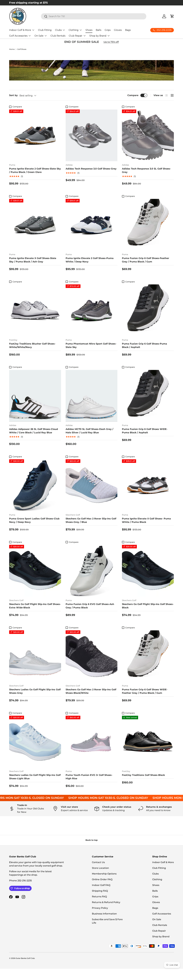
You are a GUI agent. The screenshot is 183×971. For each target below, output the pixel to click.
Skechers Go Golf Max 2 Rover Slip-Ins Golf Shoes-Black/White (91, 691)
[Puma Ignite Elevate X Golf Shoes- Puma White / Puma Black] (148, 485)
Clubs (58, 30)
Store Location (100, 868)
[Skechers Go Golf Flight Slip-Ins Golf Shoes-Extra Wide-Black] (35, 571)
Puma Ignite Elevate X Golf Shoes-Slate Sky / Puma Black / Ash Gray (32, 260)
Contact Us (98, 862)
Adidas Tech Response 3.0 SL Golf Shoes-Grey (146, 170)
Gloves (118, 30)
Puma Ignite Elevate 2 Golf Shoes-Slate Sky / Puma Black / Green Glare (35, 170)
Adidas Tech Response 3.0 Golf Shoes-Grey (91, 168)
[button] (172, 16)
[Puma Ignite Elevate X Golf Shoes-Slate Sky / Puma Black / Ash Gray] (35, 225)
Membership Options (104, 873)
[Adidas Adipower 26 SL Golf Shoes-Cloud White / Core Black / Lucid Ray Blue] (35, 396)
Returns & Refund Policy (106, 902)
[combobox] (93, 16)
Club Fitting (45, 30)
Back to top (91, 840)
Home (12, 49)
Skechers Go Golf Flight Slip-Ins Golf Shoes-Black (148, 606)
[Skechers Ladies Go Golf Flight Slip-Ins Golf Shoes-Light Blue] (35, 742)
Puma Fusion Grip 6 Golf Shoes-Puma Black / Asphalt (144, 345)
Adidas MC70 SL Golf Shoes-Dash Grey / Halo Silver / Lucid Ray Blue (89, 431)
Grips (108, 30)
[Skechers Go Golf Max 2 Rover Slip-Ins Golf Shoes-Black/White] (92, 656)
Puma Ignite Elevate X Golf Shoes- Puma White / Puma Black (146, 520)
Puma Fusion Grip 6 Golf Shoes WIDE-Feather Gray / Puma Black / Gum (144, 691)
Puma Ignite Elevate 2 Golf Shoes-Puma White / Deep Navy (90, 260)
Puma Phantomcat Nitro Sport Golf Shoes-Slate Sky (91, 345)
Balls (98, 30)
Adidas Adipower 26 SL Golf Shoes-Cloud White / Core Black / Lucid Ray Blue (33, 431)
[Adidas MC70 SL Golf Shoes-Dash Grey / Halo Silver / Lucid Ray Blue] (92, 396)
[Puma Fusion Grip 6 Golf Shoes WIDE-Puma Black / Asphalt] (148, 396)
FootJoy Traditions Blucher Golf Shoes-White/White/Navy (32, 345)
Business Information (104, 913)
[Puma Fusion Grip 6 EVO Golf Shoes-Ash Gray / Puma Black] (92, 571)
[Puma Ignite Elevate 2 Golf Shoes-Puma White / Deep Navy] (92, 225)
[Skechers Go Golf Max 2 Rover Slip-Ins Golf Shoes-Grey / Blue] (92, 485)
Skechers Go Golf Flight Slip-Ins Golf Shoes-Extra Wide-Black (35, 606)
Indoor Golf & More (20, 30)
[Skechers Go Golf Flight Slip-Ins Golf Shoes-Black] (148, 571)
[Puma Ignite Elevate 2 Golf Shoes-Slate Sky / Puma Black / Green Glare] (35, 135)
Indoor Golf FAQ (101, 885)
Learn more (51, 2)
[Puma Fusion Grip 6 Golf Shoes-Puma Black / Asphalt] (148, 310)
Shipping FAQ (100, 890)
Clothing (73, 30)
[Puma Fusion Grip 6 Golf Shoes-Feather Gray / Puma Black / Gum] (148, 225)
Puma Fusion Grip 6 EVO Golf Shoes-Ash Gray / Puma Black (90, 606)
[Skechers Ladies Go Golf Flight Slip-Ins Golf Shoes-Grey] (35, 656)
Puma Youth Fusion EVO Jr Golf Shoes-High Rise (89, 777)
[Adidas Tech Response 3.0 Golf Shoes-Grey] (92, 135)
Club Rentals (57, 35)
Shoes (88, 30)
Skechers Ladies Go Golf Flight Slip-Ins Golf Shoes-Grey (35, 691)
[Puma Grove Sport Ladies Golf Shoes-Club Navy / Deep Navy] (35, 485)
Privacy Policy (100, 908)
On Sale (38, 35)
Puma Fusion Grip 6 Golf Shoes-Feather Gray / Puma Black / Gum (145, 260)
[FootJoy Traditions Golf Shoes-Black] (148, 742)
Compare (132, 95)
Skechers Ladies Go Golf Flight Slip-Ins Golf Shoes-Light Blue (35, 777)
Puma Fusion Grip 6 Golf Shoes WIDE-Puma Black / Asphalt (144, 431)
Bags (128, 30)
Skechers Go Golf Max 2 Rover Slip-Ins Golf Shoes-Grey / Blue (91, 520)
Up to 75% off (111, 42)
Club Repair (75, 35)
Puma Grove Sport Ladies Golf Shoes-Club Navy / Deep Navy (34, 520)
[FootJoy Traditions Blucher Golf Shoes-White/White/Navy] (35, 310)
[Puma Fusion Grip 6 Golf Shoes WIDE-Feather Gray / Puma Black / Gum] (148, 656)
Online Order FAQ (102, 879)
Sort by (13, 95)
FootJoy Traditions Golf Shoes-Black (143, 775)
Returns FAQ (99, 896)
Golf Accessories (18, 35)
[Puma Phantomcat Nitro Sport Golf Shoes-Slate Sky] (92, 310)
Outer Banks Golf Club (25, 958)
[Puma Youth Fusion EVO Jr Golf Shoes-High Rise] (92, 742)
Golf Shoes (21, 49)
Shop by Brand (97, 35)
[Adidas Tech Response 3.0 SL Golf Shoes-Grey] (148, 135)
